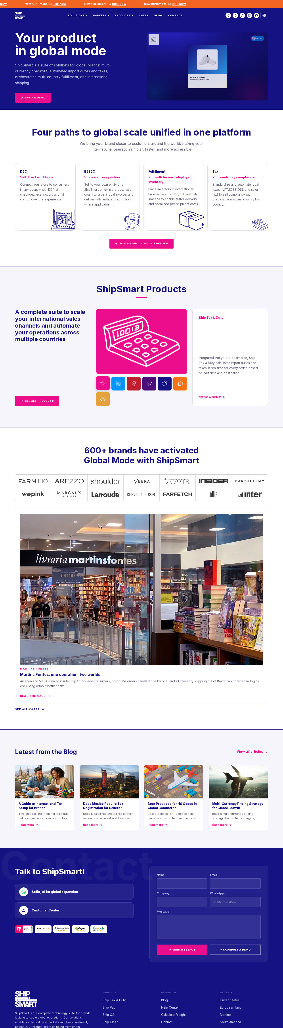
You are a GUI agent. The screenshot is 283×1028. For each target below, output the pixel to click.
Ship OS (108, 1015)
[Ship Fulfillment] (180, 383)
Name (160, 875)
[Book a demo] (228, 15)
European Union (231, 1007)
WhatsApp (217, 893)
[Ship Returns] (103, 399)
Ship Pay (109, 1007)
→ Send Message (182, 949)
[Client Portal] (242, 15)
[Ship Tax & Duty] (103, 383)
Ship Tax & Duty (114, 1000)
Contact (175, 15)
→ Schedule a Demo (235, 949)
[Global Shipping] (165, 383)
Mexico (225, 1015)
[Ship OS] (134, 383)
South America (230, 1022)
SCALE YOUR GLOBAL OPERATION (141, 243)
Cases (144, 15)
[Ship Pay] (118, 383)
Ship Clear (110, 1022)
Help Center (170, 1007)
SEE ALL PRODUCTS (37, 400)
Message (163, 911)
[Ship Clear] (149, 383)
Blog (158, 15)
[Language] (264, 15)
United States (229, 1000)
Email (213, 875)
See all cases (27, 709)
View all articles (250, 751)
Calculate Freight (173, 1015)
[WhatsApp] (256, 15)
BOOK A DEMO (33, 97)
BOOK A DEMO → (212, 397)
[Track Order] (235, 15)
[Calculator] (249, 15)
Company (163, 893)
